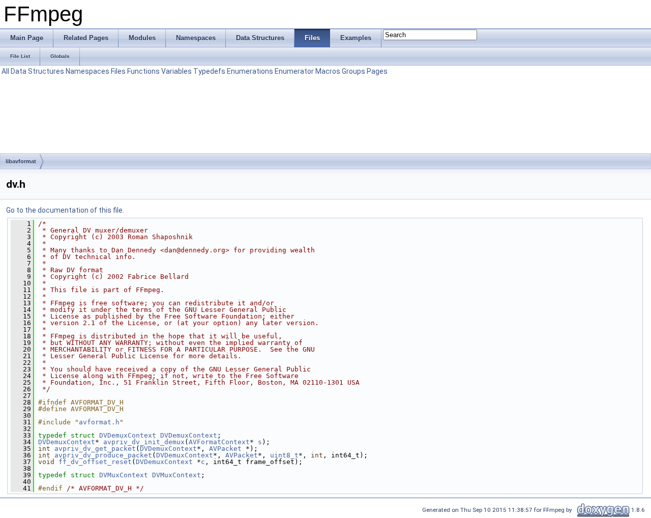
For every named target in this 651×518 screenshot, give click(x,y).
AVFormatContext (219, 442)
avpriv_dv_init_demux (144, 442)
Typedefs (209, 71)
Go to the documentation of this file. (65, 210)
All (5, 71)
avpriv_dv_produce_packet (103, 455)
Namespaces (87, 71)
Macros (327, 71)
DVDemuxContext (127, 435)
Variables (176, 71)
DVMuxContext (123, 475)
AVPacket (225, 448)
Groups (353, 71)
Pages (377, 71)
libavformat (21, 161)
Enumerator (294, 71)
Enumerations (250, 71)
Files (118, 71)
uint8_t (284, 455)
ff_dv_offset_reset (95, 462)
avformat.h (99, 422)
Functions (143, 71)
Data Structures (37, 71)
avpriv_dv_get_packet (95, 448)
